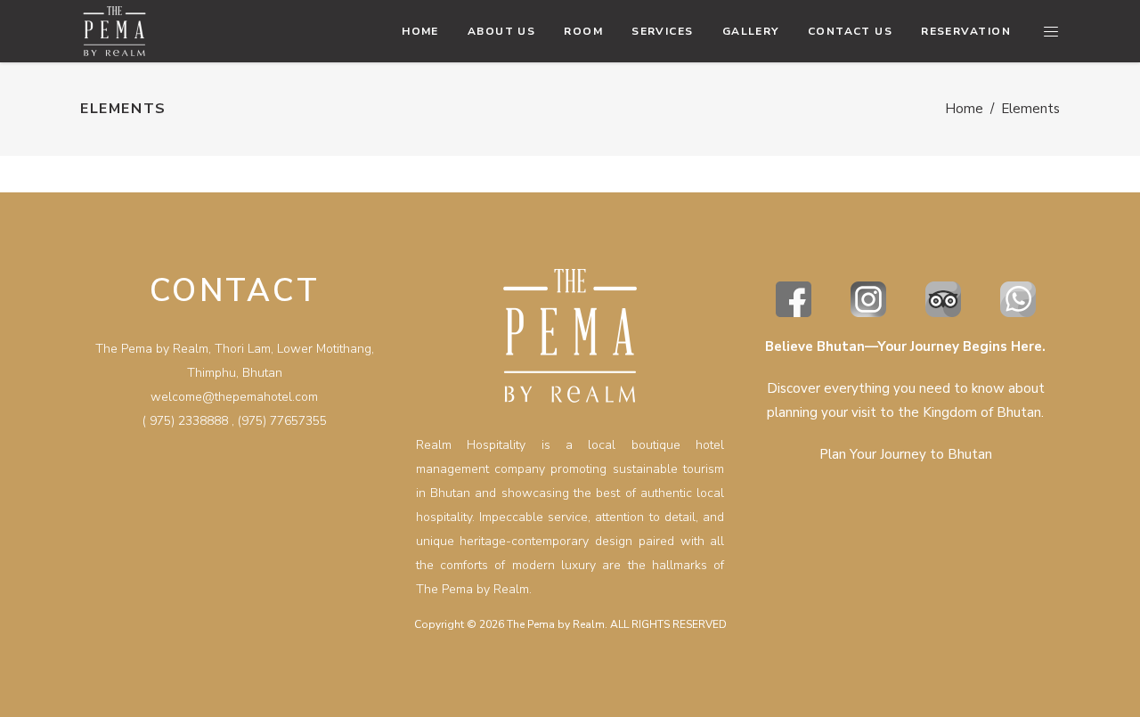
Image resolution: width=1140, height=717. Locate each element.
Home (964, 109)
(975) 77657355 (282, 420)
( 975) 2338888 (185, 420)
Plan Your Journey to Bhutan (905, 454)
